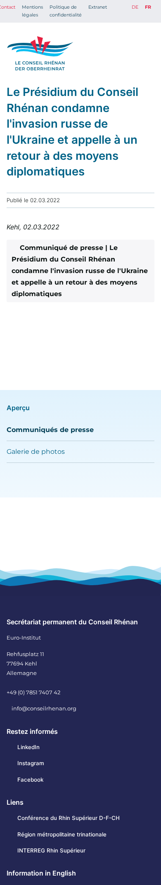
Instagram (30, 763)
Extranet (97, 7)
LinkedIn (28, 747)
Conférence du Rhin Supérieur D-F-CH (68, 818)
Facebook (30, 779)
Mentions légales (32, 11)
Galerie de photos (36, 451)
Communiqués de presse (50, 430)
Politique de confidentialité (66, 11)
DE (135, 7)
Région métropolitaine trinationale (62, 834)
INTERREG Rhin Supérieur (51, 850)
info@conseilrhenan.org (44, 708)
